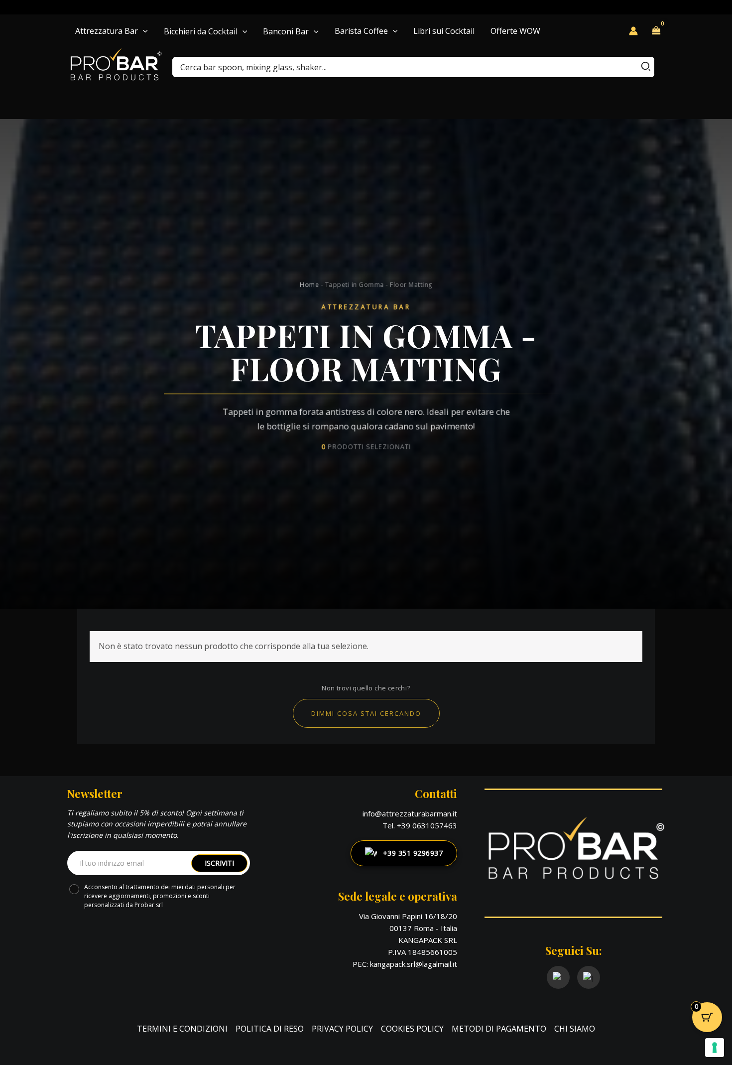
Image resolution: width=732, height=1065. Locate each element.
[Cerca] (646, 67)
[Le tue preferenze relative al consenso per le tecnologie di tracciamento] (714, 1047)
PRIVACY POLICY (342, 1028)
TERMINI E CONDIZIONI (182, 1028)
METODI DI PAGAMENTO (499, 1028)
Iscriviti (219, 863)
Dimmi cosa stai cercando (366, 713)
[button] (143, 30)
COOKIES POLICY (412, 1028)
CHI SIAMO (574, 1028)
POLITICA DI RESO (270, 1028)
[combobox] (413, 67)
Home (309, 284)
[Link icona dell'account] (633, 30)
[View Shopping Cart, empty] (656, 30)
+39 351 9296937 (413, 853)
